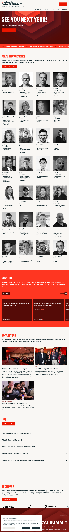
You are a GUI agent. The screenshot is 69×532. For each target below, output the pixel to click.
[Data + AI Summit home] (12, 3)
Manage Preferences (9, 528)
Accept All (36, 528)
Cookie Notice (33, 522)
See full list (8, 424)
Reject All (26, 528)
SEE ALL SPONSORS (9, 499)
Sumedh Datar (6, 307)
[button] (55, 9)
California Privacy (47, 526)
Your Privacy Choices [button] (57, 526)
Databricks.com (62, 515)
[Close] (40, 516)
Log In (63, 4)
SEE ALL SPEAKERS (9, 66)
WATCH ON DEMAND (9, 30)
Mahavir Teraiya (37, 307)
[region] (21, 523)
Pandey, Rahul (37, 309)
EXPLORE (5, 293)
